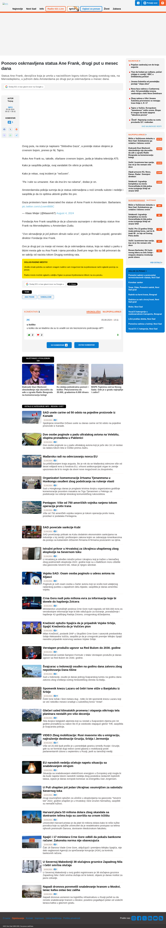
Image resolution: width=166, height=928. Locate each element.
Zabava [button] (117, 9)
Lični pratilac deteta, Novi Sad (141, 319)
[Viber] (4, 135)
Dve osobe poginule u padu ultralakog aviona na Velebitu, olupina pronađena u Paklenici (81, 436)
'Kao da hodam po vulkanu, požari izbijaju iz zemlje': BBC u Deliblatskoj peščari (146, 74)
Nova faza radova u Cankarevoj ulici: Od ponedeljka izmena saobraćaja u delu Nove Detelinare (146, 91)
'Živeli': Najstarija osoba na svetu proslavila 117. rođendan (146, 121)
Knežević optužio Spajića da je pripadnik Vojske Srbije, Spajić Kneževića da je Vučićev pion (79, 624)
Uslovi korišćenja (53, 918)
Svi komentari (59, 345)
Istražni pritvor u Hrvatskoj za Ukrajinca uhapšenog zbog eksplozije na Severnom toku (81, 550)
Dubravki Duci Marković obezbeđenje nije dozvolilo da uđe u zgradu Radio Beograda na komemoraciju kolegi (37, 391)
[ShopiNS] (162, 3)
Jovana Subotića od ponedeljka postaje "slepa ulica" (145, 82)
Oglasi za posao (136, 271)
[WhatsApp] (10, 135)
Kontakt (29, 918)
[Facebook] (4, 129)
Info (10, 107)
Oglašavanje (18, 918)
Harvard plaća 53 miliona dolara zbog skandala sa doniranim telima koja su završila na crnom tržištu (76, 814)
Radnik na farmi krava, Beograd (142, 294)
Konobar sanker (135, 282)
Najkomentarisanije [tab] (136, 200)
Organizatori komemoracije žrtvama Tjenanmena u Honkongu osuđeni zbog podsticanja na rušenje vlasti (78, 479)
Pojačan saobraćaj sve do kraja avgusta (145, 66)
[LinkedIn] (150, 918)
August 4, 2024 (65, 213)
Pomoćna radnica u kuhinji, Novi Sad (145, 324)
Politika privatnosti (71, 918)
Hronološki (94, 312)
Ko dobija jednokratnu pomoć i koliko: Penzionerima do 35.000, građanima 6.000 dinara (72, 390)
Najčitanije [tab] (151, 200)
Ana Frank (29, 297)
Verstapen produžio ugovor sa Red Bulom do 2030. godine (81, 647)
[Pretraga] (138, 3)
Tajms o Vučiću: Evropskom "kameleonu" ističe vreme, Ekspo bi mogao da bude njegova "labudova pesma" (146, 111)
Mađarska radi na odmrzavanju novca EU (70, 456)
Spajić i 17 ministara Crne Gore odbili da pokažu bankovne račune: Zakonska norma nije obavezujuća (82, 838)
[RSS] (160, 918)
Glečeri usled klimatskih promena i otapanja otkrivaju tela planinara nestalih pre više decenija (81, 712)
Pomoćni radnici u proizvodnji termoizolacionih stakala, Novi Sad (144, 276)
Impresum (39, 918)
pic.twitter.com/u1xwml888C (38, 206)
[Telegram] (16, 135)
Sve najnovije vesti (152, 126)
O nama (6, 918)
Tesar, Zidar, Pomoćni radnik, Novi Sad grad (143, 288)
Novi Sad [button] (31, 9)
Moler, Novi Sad (135, 307)
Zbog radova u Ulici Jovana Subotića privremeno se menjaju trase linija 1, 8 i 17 (145, 100)
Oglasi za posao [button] (91, 9)
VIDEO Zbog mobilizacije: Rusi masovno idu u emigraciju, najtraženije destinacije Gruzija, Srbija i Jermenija (81, 737)
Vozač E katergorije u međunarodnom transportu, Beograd (145, 313)
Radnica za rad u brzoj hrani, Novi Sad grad (143, 300)
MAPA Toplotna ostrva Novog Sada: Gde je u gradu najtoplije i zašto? (107, 390)
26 (57, 696)
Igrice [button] (72, 9)
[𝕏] (10, 129)
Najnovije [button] (17, 9)
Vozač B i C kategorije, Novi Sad (142, 329)
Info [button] (42, 9)
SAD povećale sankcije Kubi (61, 527)
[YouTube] (155, 918)
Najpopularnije (136, 135)
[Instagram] (133, 918)
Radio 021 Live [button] (55, 9)
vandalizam (45, 297)
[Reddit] (16, 129)
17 (57, 743)
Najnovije (133, 61)
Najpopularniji (112, 312)
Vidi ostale (155, 263)
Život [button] (106, 9)
